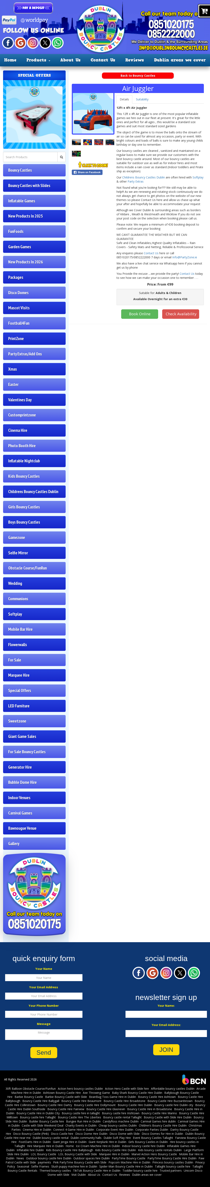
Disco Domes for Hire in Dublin (162, 1134)
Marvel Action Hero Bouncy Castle (154, 1154)
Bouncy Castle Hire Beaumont (81, 1101)
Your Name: (166, 1006)
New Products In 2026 (25, 262)
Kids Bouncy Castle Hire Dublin (115, 1150)
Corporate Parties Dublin (151, 1129)
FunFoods (15, 231)
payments (44, 1162)
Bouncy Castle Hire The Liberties (79, 1117)
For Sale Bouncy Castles (27, 752)
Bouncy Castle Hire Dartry (55, 1105)
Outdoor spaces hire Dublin (91, 1158)
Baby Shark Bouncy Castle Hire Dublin (137, 1093)
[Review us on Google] (20, 42)
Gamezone (16, 537)
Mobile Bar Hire (20, 629)
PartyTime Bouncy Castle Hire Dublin (171, 1158)
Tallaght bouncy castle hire (172, 1166)
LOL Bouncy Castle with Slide (77, 1154)
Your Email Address (43, 987)
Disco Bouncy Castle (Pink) (31, 1134)
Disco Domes (18, 292)
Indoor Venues (19, 797)
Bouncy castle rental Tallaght (122, 1117)
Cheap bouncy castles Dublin (118, 1125)
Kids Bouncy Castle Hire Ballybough (69, 1150)
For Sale (14, 660)
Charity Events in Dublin (81, 1125)
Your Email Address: (166, 1025)
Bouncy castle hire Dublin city (173, 1105)
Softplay (15, 614)
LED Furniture (19, 706)
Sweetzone (17, 721)
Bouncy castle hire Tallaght (38, 1117)
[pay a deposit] (33, 8)
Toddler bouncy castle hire (140, 1170)
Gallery (13, 843)
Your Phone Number (44, 1006)
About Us (70, 60)
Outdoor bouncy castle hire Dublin (48, 1158)
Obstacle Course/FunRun (27, 568)
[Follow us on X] (45, 42)
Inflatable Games (21, 201)
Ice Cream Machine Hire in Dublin (98, 1146)
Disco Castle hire (62, 1134)
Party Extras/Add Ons (25, 354)
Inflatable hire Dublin (30, 1150)
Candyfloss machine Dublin (121, 1121)
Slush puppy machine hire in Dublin (74, 1166)
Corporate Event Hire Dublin (114, 1129)
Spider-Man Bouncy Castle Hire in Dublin (126, 1166)
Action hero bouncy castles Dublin (80, 1089)
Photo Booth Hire (22, 445)
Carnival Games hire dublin (158, 1121)
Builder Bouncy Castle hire (46, 1121)
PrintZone (16, 338)
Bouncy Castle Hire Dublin (135, 1105)
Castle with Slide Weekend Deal (42, 1125)
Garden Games (19, 247)
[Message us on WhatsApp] (58, 42)
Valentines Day (20, 400)
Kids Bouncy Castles (24, 476)
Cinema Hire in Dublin (37, 1129)
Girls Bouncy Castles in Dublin (148, 1142)
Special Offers (19, 690)
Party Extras (136, 181)
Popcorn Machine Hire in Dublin (129, 1162)
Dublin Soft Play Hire (117, 1138)
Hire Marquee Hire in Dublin (45, 1146)
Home (10, 60)
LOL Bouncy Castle (43, 1154)
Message (43, 1024)
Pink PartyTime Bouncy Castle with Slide (79, 1162)
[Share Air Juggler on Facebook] (93, 172)
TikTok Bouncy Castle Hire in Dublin (96, 1170)
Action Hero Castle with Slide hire (127, 1089)
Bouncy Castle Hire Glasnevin (105, 1109)
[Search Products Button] (61, 157)
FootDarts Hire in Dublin (35, 1142)
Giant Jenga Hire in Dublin (70, 1142)
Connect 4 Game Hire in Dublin (73, 1129)
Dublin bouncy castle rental (50, 1138)
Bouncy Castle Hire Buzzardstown (170, 1101)
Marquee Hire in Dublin (114, 1154)
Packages (15, 277)
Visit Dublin (78, 1175)
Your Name (43, 969)
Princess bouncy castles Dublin (172, 1162)
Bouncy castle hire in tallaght (81, 1113)
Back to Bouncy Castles (138, 75)
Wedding (15, 583)
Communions (18, 598)
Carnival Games (20, 813)
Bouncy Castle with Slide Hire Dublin (168, 1117)
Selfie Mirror (18, 553)
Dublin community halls (86, 1138)
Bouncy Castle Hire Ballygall (40, 1101)
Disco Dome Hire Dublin (91, 1134)
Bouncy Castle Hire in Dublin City (38, 1113)
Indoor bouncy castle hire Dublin (143, 1146)
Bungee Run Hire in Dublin (83, 1121)
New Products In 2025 (25, 216)
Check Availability (181, 313)
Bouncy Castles (20, 170)
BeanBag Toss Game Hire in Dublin (112, 1097)
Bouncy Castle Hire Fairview (65, 1109)
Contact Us (103, 60)
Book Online (140, 313)
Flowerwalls (17, 644)
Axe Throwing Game (96, 1093)
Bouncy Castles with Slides (29, 185)
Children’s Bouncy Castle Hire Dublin (163, 1125)
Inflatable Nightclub (24, 461)
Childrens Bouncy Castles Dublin (33, 491)
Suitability (142, 99)
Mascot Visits (19, 308)
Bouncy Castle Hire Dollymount (95, 1105)
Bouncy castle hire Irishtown (120, 1113)
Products (37, 60)
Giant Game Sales (22, 736)
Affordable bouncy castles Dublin (172, 1089)
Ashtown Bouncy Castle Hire (62, 1093)
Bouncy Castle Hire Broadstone (124, 1101)
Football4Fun (18, 323)
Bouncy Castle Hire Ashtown (157, 1097)
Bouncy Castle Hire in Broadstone (149, 1109)
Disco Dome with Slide (125, 1134)
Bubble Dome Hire (22, 782)
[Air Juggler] (93, 113)
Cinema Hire (17, 430)
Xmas (12, 369)
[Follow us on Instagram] (33, 42)
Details (124, 99)
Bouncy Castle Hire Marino (159, 1113)
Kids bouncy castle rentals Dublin (160, 1150)
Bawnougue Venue (22, 828)
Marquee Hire (19, 675)
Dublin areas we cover (180, 60)
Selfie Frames (40, 1166)
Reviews (134, 60)
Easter (13, 384)
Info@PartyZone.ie (184, 257)
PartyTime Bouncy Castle (128, 1158)
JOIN (166, 1049)
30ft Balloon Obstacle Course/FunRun (31, 1089)
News (20, 1158)
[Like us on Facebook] (8, 42)
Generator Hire (20, 767)
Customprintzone (22, 415)
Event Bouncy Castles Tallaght (153, 1138)
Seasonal (23, 1166)
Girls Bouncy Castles (24, 507)
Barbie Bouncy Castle (29, 1097)
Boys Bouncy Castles (24, 522)
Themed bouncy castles (55, 1170)
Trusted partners (171, 1170)
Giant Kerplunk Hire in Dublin (107, 1142)
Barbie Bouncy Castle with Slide (66, 1097)
